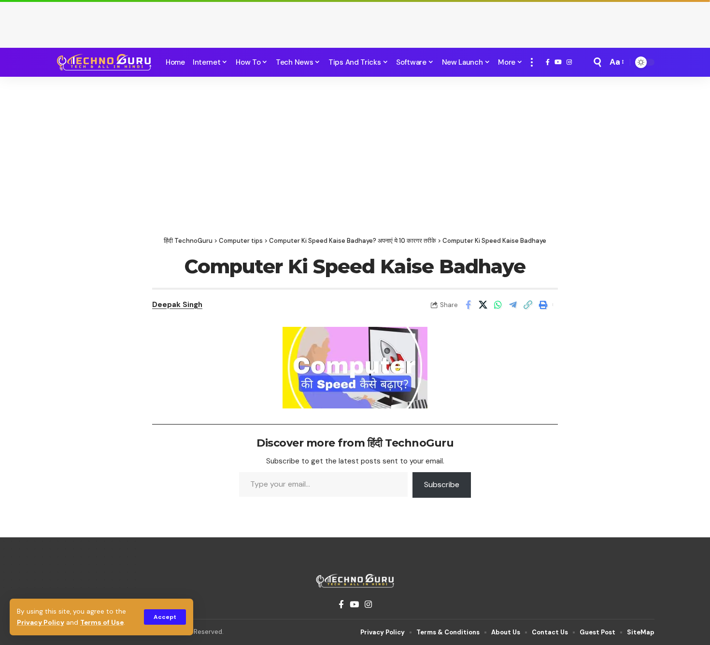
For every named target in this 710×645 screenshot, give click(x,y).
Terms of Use (102, 622)
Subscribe (441, 484)
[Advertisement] (355, 21)
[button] (165, 617)
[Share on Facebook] (468, 304)
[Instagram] (569, 62)
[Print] (543, 304)
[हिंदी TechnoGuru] (104, 62)
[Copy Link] (528, 304)
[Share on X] (483, 304)
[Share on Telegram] (513, 304)
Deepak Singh (177, 304)
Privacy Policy (40, 622)
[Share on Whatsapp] (498, 304)
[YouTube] (558, 62)
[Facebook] (547, 62)
